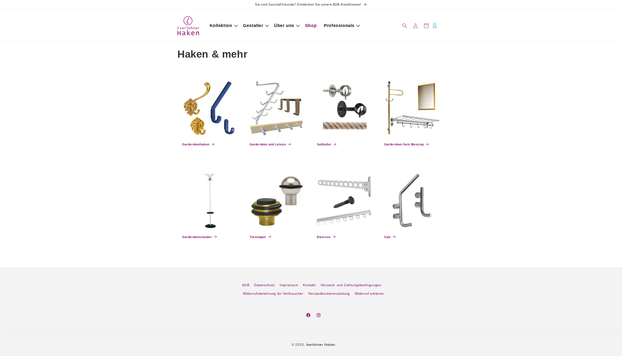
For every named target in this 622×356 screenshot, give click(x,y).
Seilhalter (324, 144)
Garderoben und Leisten (268, 144)
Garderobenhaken (195, 144)
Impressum (289, 285)
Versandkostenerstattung (329, 293)
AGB (246, 285)
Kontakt (309, 285)
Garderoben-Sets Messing (404, 144)
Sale (387, 237)
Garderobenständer (197, 237)
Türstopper (258, 237)
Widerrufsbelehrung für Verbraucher (273, 293)
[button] (223, 25)
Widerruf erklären (369, 293)
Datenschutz (264, 285)
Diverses (324, 237)
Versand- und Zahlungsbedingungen (350, 285)
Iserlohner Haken (320, 345)
